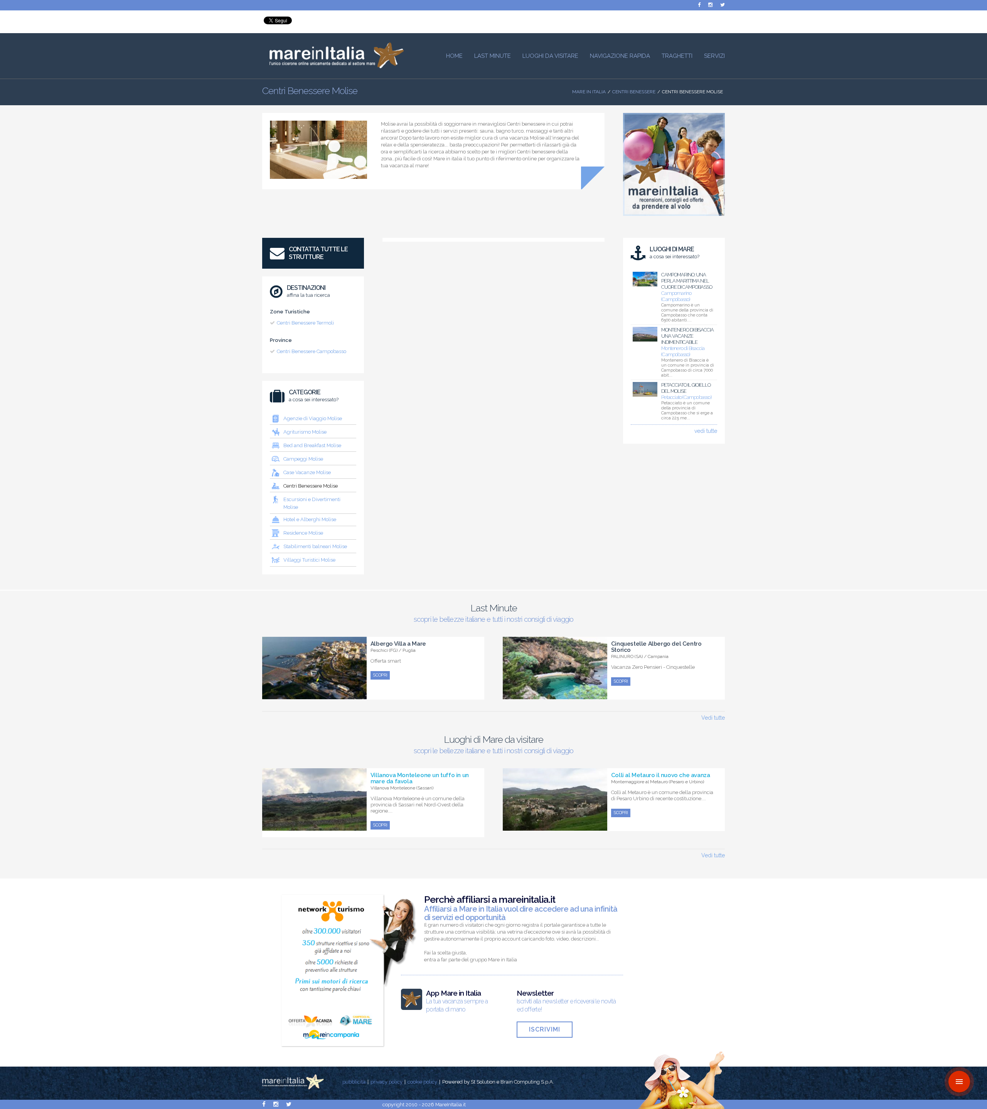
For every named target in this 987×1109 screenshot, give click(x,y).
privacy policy (387, 1082)
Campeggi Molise (303, 459)
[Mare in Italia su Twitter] (722, 5)
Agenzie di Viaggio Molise (312, 418)
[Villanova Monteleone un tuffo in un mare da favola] (314, 826)
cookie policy (422, 1082)
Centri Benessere (633, 91)
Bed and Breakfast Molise (312, 445)
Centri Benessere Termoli (305, 323)
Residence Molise (303, 533)
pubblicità (353, 1082)
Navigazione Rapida (620, 55)
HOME (454, 55)
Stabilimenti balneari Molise (315, 546)
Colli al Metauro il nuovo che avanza (660, 775)
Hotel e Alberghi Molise (309, 519)
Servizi (714, 55)
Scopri (380, 675)
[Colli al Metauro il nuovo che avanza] (555, 826)
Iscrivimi (544, 1029)
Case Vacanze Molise (307, 472)
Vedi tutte (713, 718)
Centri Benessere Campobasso (311, 351)
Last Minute (492, 55)
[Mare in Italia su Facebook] (699, 5)
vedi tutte (705, 431)
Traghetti (677, 55)
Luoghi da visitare (550, 55)
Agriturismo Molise (305, 432)
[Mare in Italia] (333, 66)
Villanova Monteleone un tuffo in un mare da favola (420, 778)
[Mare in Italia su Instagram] (710, 5)
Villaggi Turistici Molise (309, 560)
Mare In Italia (589, 91)
